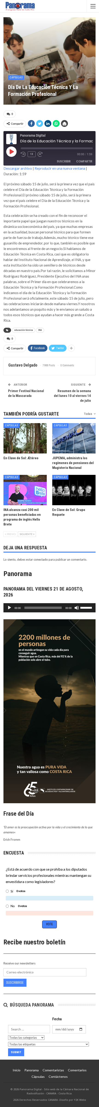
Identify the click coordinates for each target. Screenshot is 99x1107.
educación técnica (23, 330)
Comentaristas (53, 1070)
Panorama (31, 1070)
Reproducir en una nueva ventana (60, 168)
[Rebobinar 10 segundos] (23, 154)
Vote (49, 924)
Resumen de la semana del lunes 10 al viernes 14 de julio (72, 396)
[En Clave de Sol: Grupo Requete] (74, 490)
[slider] (86, 607)
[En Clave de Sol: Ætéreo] (25, 438)
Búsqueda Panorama (31, 1005)
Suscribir (64, 161)
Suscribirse (15, 982)
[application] (49, 607)
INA (40, 330)
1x (31, 154)
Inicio (16, 1070)
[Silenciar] (76, 607)
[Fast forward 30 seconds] (40, 154)
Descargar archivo (17, 168)
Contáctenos (58, 1076)
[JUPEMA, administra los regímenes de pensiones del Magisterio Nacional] (74, 438)
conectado (41, 559)
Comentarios (77, 1070)
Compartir (84, 161)
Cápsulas (16, 77)
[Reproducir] (9, 607)
